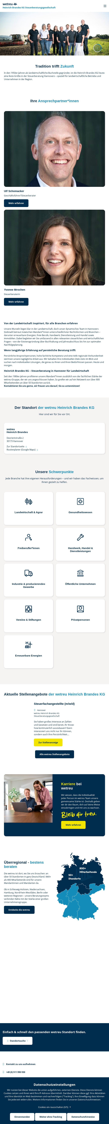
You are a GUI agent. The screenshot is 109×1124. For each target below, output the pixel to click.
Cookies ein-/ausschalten (53, 1107)
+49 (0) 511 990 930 (14, 1072)
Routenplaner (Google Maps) (22, 449)
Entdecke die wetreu (19, 909)
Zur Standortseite (17, 446)
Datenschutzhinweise (83, 1116)
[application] (54, 722)
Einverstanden (22, 1116)
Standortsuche (16, 1040)
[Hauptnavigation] (105, 6)
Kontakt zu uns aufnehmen (19, 1064)
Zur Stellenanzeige (48, 742)
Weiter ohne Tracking (50, 1116)
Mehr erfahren (16, 203)
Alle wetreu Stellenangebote (55, 754)
